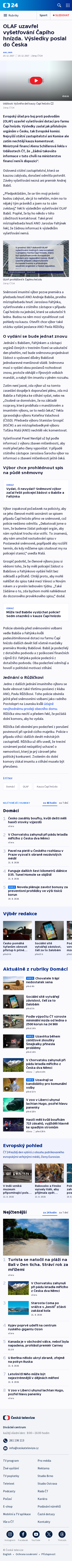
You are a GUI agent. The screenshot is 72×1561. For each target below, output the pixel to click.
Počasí (7, 1499)
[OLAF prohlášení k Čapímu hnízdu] (36, 258)
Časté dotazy (46, 1514)
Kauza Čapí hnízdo (47, 786)
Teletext (8, 1483)
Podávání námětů (49, 1506)
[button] (36, 81)
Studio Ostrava (47, 1483)
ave (5, 52)
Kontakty (44, 1522)
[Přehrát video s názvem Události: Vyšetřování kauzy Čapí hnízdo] (36, 80)
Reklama (43, 1468)
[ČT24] (10, 5)
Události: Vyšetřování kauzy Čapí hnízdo (26, 103)
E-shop (7, 1506)
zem (10, 52)
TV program (11, 1460)
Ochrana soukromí (26, 1554)
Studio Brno (45, 1476)
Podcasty (9, 1491)
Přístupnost (48, 1554)
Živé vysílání (11, 1468)
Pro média (44, 1460)
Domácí (10, 786)
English (7, 1554)
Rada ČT (43, 1491)
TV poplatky (11, 1476)
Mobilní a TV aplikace (17, 1514)
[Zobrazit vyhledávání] (59, 5)
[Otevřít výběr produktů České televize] (68, 5)
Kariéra (42, 1499)
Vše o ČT (8, 1522)
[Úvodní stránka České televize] (19, 1417)
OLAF (26, 786)
